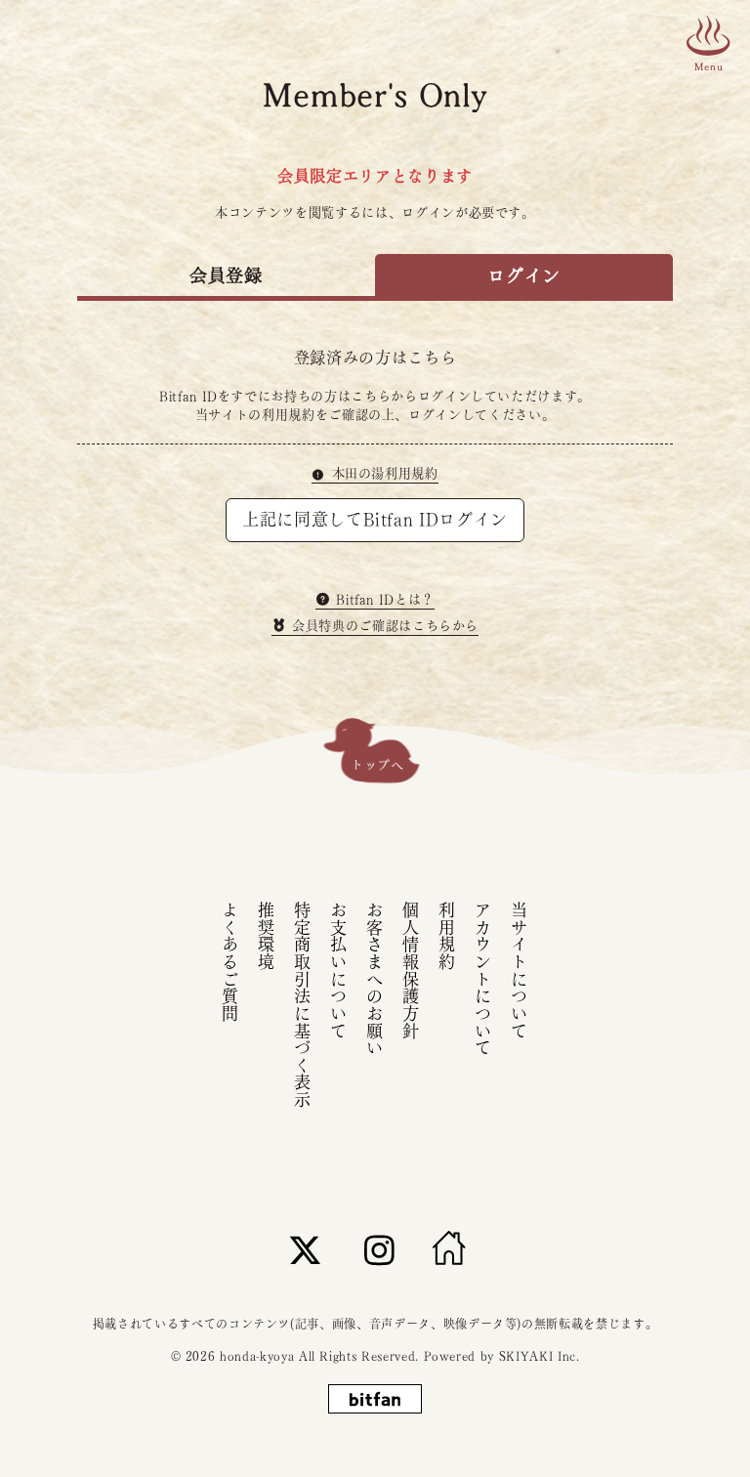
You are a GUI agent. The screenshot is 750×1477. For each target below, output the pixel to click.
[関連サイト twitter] (305, 1250)
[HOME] (449, 1250)
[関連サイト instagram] (379, 1250)
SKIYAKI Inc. (539, 1356)
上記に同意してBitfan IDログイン (375, 519)
